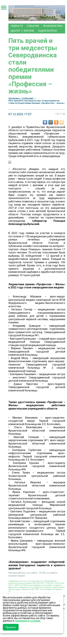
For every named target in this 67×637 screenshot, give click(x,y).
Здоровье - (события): (21, 98)
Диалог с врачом (22, 30)
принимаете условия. (28, 620)
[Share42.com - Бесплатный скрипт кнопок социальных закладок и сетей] (62, 122)
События (33, 26)
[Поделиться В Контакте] (45, 122)
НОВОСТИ (17, 26)
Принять (11, 627)
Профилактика (53, 26)
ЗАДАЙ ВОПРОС (47, 30)
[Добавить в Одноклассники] (56, 122)
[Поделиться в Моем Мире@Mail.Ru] (50, 122)
